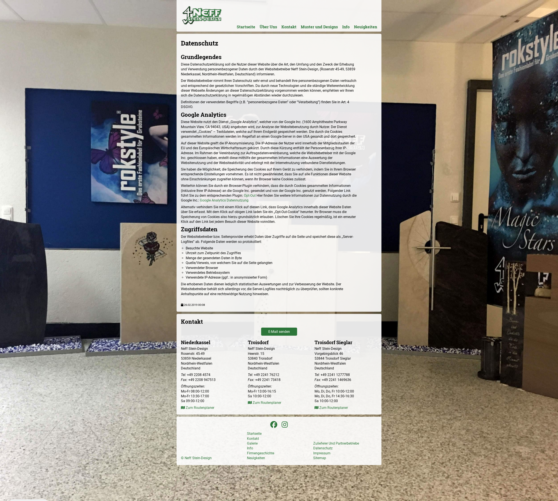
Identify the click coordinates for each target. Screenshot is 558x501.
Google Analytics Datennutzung (224, 200)
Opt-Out (250, 195)
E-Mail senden (279, 332)
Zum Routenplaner (199, 408)
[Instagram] (285, 425)
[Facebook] (273, 425)
